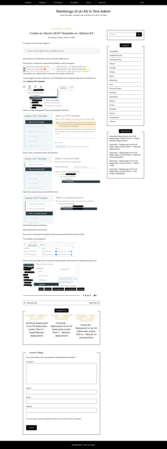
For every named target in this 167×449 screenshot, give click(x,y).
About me (102, 2)
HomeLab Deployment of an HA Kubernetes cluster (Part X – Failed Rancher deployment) (37, 329)
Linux (31, 317)
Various (88, 2)
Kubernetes (43, 315)
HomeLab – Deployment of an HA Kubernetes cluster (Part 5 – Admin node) (124, 163)
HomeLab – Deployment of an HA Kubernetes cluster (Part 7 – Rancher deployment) (61, 329)
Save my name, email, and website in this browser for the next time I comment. (53, 419)
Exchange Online (115, 59)
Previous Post (31, 303)
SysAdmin (28, 2)
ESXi (41, 289)
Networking (113, 97)
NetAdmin (42, 2)
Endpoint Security (115, 55)
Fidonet (112, 64)
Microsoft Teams (115, 88)
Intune (111, 76)
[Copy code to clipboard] (97, 52)
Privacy (112, 105)
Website (29, 406)
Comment (30, 362)
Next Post (93, 303)
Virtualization (58, 2)
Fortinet (112, 72)
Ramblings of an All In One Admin (83, 11)
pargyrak (53, 37)
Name (29, 388)
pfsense (112, 101)
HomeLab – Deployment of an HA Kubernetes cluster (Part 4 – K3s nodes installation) (123, 171)
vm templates (70, 289)
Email (28, 397)
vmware (81, 289)
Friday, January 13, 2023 (66, 37)
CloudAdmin (74, 2)
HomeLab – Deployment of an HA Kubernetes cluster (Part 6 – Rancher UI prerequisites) (86, 331)
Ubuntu (48, 289)
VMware (68, 29)
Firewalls (92, 315)
